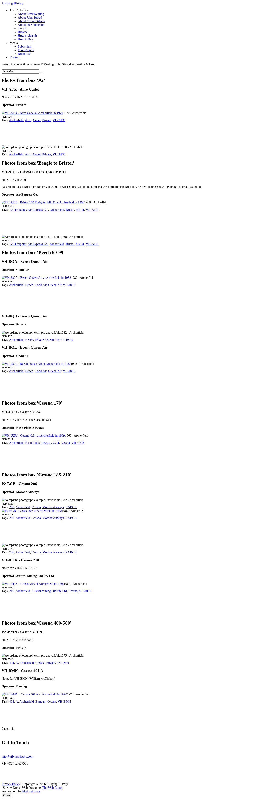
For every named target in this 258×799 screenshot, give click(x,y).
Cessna (65, 442)
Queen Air (54, 285)
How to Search (27, 35)
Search (22, 28)
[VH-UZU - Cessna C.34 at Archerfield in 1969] (33, 435)
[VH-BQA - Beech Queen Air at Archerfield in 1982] (36, 277)
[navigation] (129, 33)
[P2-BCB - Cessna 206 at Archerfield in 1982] (32, 510)
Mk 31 (80, 209)
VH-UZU (77, 442)
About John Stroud (30, 17)
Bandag (40, 701)
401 (11, 662)
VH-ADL (92, 209)
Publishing (24, 46)
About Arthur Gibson (31, 21)
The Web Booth (52, 787)
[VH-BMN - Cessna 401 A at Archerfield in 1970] (34, 694)
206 (11, 507)
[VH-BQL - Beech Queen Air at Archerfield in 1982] (36, 363)
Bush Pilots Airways (38, 442)
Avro (28, 120)
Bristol (70, 209)
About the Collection (31, 24)
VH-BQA (69, 285)
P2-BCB (71, 507)
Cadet (37, 120)
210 (11, 591)
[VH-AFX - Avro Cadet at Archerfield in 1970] (32, 113)
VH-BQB (66, 339)
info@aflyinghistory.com (17, 756)
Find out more (31, 791)
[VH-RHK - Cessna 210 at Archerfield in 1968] (33, 583)
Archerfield (16, 120)
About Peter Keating (31, 14)
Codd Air (41, 285)
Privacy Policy (11, 784)
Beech (29, 285)
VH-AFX (59, 120)
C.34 (56, 442)
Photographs (26, 50)
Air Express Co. (38, 209)
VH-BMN (64, 701)
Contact (15, 57)
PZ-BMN (63, 662)
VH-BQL (69, 371)
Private (46, 120)
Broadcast (24, 53)
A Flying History (12, 3)
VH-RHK (85, 591)
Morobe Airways (53, 507)
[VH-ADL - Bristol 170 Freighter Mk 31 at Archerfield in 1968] (43, 202)
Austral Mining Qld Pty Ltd (49, 591)
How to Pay (25, 39)
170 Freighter (17, 209)
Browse (23, 32)
